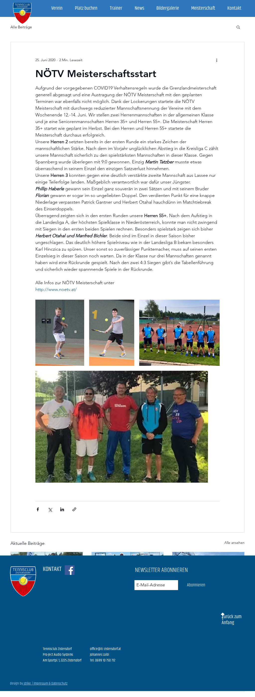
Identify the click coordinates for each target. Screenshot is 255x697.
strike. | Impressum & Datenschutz (45, 683)
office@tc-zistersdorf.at (105, 649)
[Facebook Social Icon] (69, 570)
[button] (238, 27)
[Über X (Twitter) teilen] (50, 509)
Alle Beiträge (21, 27)
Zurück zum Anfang (232, 620)
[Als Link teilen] (74, 509)
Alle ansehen (234, 542)
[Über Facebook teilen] (37, 509)
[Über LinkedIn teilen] (62, 509)
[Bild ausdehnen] (59, 333)
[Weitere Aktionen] (217, 60)
